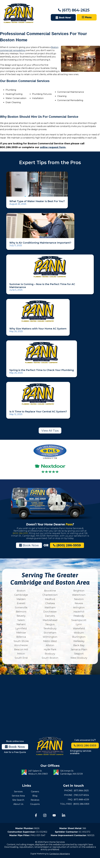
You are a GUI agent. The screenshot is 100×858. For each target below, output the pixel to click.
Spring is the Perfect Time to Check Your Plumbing (41, 370)
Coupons (35, 804)
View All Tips (50, 430)
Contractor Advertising (59, 854)
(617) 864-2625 (75, 10)
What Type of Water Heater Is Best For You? (37, 201)
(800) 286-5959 (20, 533)
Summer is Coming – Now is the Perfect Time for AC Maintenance (42, 286)
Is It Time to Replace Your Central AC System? (38, 411)
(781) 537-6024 (81, 795)
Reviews (35, 800)
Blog (34, 796)
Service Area (18, 796)
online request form (52, 147)
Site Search (18, 800)
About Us (18, 804)
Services (18, 791)
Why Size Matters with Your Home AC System (38, 328)
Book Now (30, 545)
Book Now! (65, 17)
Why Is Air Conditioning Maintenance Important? (40, 242)
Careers (35, 791)
